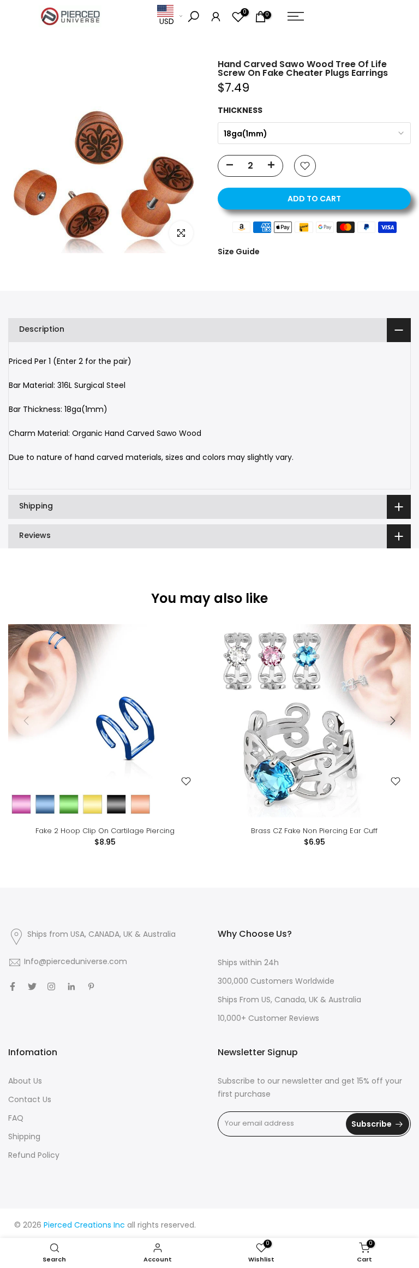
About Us (25, 1082)
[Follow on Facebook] (12, 986)
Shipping (24, 1137)
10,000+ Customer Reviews (268, 1019)
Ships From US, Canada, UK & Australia (289, 1000)
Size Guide (239, 251)
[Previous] (27, 721)
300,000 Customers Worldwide (276, 982)
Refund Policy (33, 1156)
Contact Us (29, 1100)
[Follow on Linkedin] (71, 986)
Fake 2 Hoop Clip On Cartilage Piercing (105, 831)
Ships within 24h (248, 963)
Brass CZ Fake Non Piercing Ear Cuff (314, 831)
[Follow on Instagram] (51, 986)
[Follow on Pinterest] (91, 986)
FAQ (15, 1119)
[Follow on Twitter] (32, 986)
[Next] (392, 721)
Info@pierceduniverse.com (75, 962)
